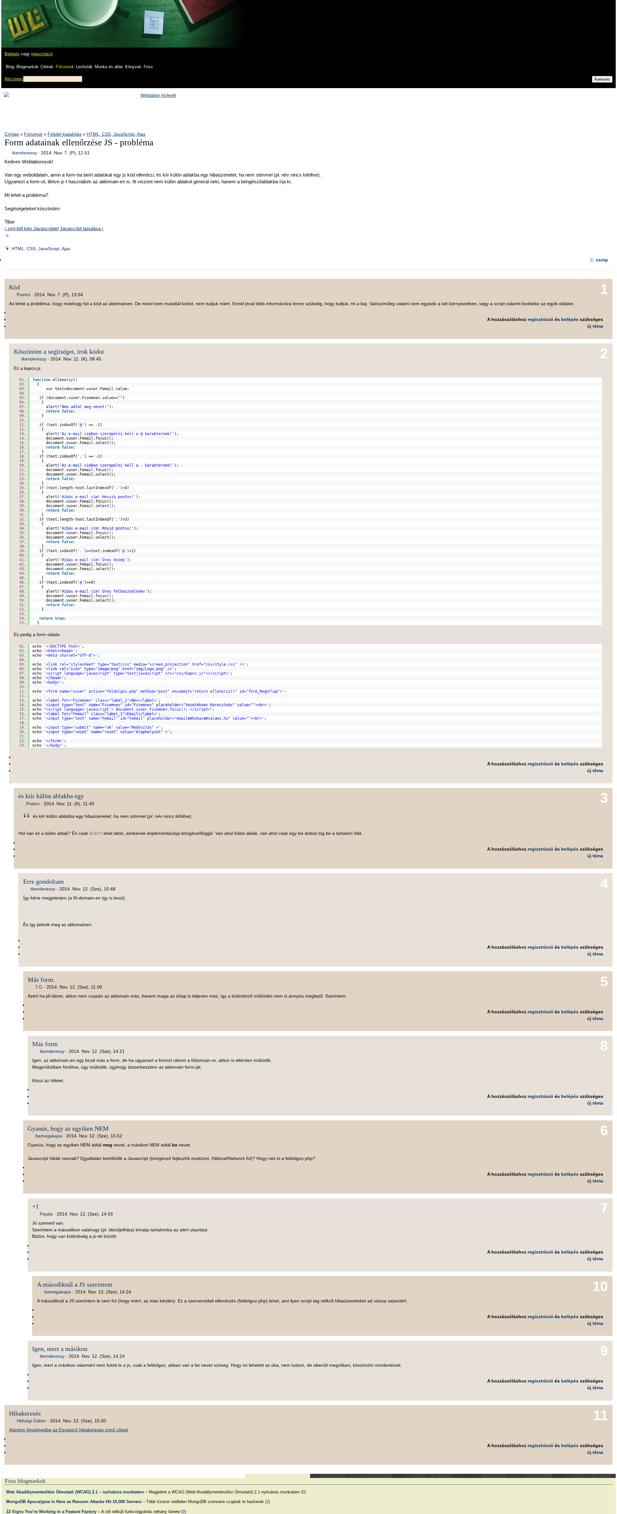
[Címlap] (26, 17)
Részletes (13, 79)
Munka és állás (109, 66)
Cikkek (46, 66)
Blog (10, 66)
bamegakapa (48, 1135)
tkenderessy (24, 152)
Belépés (12, 53)
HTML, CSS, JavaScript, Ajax (116, 134)
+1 (35, 1206)
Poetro (23, 294)
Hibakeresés (25, 1413)
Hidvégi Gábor (31, 1420)
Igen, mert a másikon (59, 1348)
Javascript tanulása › (81, 228)
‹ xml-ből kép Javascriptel (31, 228)
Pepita (46, 1214)
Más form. (41, 979)
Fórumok (65, 66)
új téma (595, 326)
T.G (38, 987)
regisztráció (42, 53)
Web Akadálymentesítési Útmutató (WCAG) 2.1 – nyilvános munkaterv (75, 1492)
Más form (45, 1043)
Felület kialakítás (65, 134)
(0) (303, 1492)
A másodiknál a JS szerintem (74, 1284)
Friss (148, 66)
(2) (267, 1501)
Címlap (11, 134)
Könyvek (133, 66)
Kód (14, 287)
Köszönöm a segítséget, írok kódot (59, 351)
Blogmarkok (27, 66)
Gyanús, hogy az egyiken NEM (68, 1128)
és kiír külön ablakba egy (51, 795)
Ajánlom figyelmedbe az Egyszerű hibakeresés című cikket (68, 1429)
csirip (602, 259)
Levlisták (84, 66)
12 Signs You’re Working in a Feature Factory (51, 1511)
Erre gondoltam (43, 881)
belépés (569, 319)
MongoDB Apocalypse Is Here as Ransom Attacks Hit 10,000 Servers (73, 1501)
